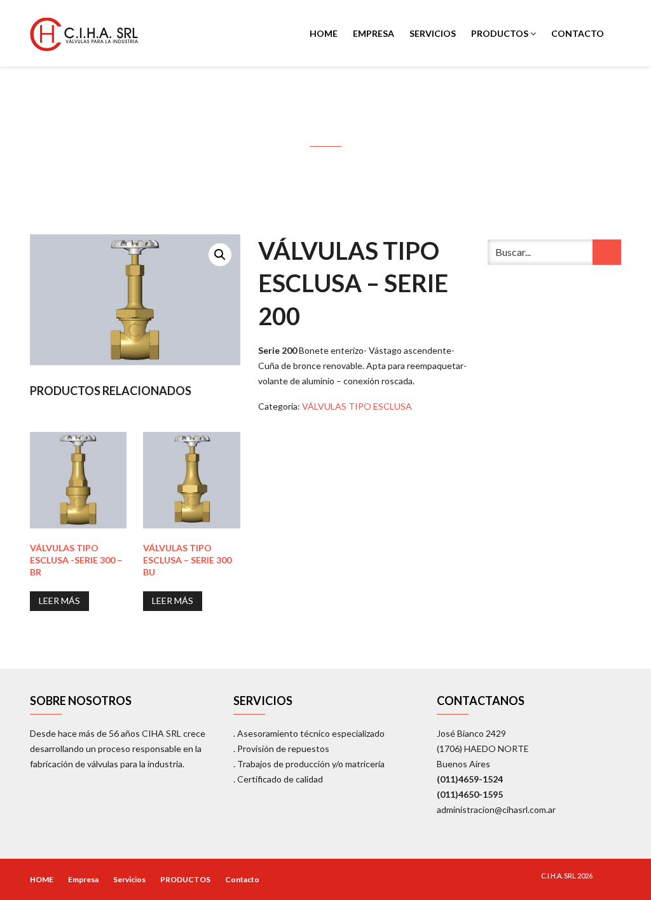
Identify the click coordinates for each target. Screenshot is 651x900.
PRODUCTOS (500, 33)
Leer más (59, 600)
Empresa (373, 33)
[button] (220, 254)
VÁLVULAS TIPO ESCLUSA (357, 406)
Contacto (577, 33)
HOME (324, 33)
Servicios (432, 33)
